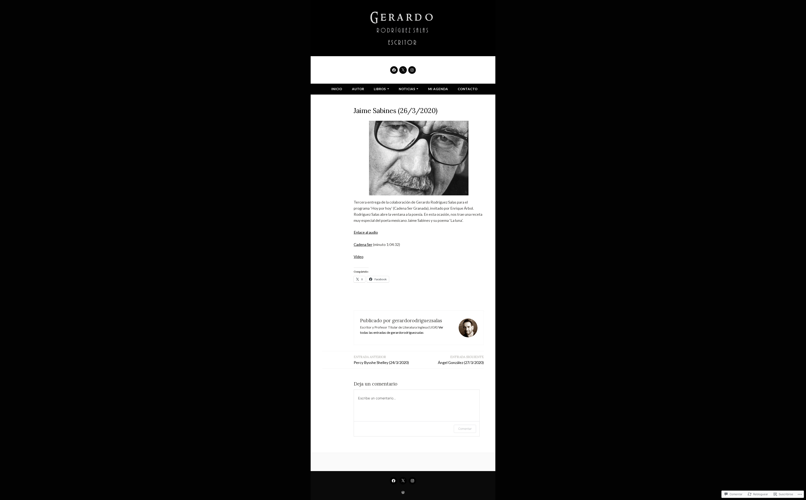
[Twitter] (403, 70)
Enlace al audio (366, 232)
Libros (380, 89)
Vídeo (358, 256)
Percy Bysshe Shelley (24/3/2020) (381, 360)
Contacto (468, 89)
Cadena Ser (363, 244)
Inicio (336, 89)
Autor (358, 89)
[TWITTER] (403, 481)
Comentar (465, 428)
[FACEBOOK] (393, 481)
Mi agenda (438, 89)
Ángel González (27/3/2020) (461, 360)
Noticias (407, 89)
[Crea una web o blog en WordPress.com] (403, 492)
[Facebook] (394, 70)
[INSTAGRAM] (412, 481)
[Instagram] (412, 70)
